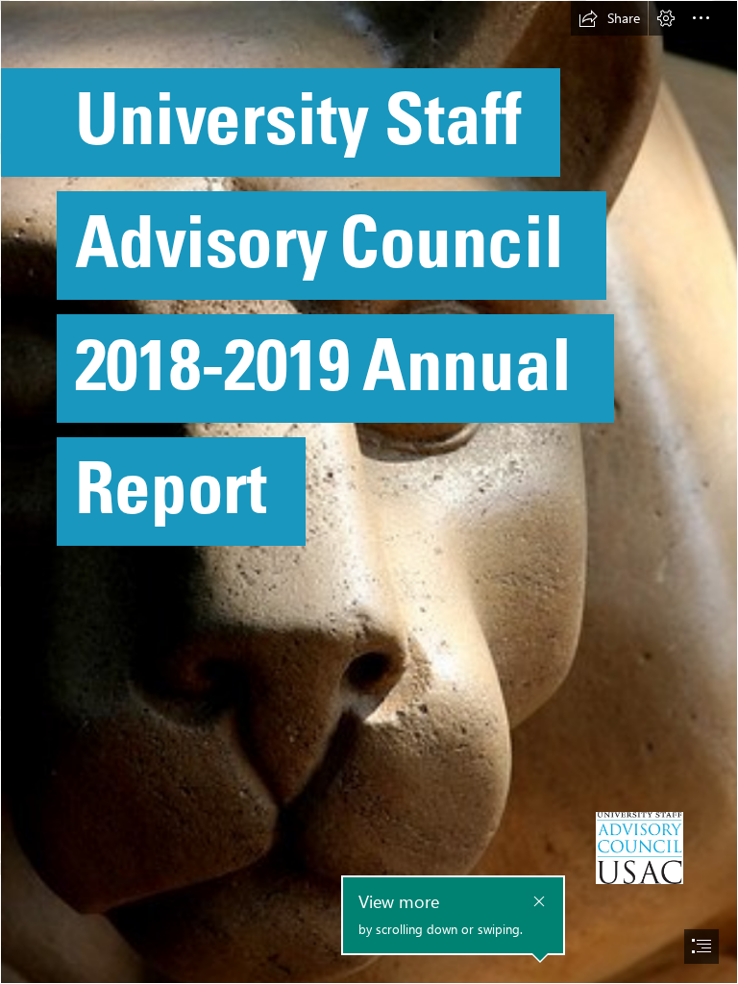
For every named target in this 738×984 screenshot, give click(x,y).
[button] (609, 18)
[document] (369, 492)
